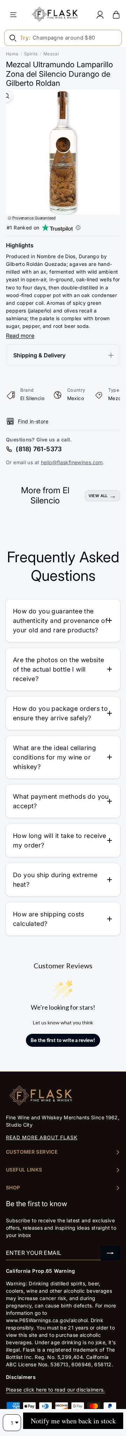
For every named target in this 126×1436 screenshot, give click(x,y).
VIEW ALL (98, 495)
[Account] (100, 14)
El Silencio (32, 398)
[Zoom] (6, 95)
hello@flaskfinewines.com (72, 462)
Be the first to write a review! (63, 1040)
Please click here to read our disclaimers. (55, 1390)
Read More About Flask (41, 1137)
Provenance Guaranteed (34, 217)
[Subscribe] (110, 1253)
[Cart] (116, 14)
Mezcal (51, 53)
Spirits (31, 53)
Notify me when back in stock (73, 1420)
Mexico (75, 398)
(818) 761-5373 (39, 449)
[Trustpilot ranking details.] (78, 228)
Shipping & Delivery (39, 355)
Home (12, 53)
